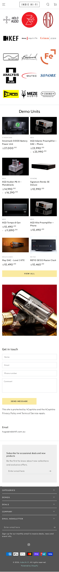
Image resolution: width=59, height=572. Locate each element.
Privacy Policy (9, 413)
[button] (48, 4)
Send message (19, 401)
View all (29, 274)
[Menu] (3, 4)
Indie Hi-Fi (24, 562)
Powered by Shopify (29, 566)
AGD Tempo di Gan (11, 222)
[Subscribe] (51, 471)
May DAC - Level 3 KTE (13, 260)
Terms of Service (30, 413)
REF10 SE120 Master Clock (43, 260)
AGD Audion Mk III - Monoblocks (11, 183)
